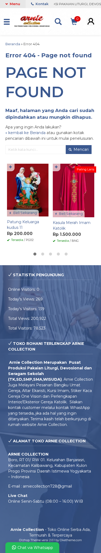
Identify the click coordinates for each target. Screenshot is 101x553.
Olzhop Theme (30, 540)
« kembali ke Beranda (25, 132)
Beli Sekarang (24, 213)
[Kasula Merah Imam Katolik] (73, 190)
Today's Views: (22, 299)
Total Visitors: (20, 328)
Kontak (41, 4)
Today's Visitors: (23, 308)
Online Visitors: (22, 289)
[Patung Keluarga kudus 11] (27, 189)
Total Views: (19, 318)
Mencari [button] (80, 149)
